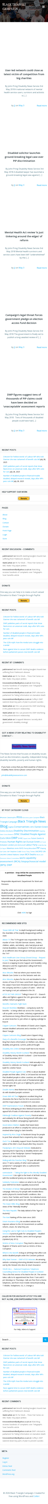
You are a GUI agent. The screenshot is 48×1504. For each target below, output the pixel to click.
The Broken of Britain (11, 1189)
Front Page (7, 530)
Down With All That (10, 1096)
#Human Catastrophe (8, 817)
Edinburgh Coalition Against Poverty (17, 1115)
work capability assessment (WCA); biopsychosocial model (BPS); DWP (23, 861)
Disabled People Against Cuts (14, 1072)
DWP (14, 838)
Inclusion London (7, 845)
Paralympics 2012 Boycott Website (16, 1148)
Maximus (10, 848)
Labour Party (31, 844)
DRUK (8, 838)
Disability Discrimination (26, 830)
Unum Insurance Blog (11, 1221)
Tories (24, 851)
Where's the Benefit (10, 1253)
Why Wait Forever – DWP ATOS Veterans (19, 1259)
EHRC (20, 838)
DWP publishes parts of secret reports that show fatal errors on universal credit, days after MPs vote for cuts (23, 469)
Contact (6, 522)
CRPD (32, 827)
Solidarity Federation (11, 1182)
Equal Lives (27, 838)
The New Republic (10, 1210)
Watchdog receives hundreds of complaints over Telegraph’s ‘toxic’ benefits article (22, 572)
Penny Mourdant (30, 848)
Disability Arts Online (11, 1049)
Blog (4, 518)
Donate (6, 526)
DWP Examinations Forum (13, 1106)
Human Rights (15, 841)
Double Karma (8, 1089)
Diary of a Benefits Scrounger (14, 1039)
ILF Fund (43, 842)
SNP (8, 851)
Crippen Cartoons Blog (12, 1035)
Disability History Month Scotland (16, 1053)
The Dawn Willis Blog (11, 1204)
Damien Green (41, 826)
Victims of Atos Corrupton (13, 1243)
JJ (14, 105)
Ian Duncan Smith (31, 841)
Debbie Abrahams (6, 831)
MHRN (17, 848)
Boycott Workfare (10, 1008)
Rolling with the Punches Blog (14, 1160)
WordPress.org (8, 1474)
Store (5, 538)
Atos (19, 817)
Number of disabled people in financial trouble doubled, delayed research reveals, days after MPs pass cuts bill (23, 478)
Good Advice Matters (11, 1125)
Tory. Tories (30, 852)
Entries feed (7, 1466)
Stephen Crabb (15, 851)
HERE (24, 912)
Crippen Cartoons (9, 1025)
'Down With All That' (11, 930)
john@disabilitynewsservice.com (14, 775)
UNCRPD (3, 854)
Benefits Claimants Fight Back (14, 1004)
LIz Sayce (3, 848)
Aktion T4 (6, 939)
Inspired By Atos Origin (12, 1134)
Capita (10, 827)
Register (5, 1458)
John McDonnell (19, 845)
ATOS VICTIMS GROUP (12, 994)
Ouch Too (7, 1141)
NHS (21, 848)
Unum (22, 854)
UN (44, 851)
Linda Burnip (42, 845)
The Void (6, 1217)
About (5, 514)
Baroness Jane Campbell (31, 817)
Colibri (36, 1496)
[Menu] (43, 7)
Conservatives (21, 826)
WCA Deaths (30, 854)
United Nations (13, 854)
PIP (38, 848)
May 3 (21, 105)
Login (5, 534)
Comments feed (8, 1470)
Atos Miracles (8, 972)
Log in (4, 1462)
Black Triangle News (32, 821)
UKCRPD (38, 851)
